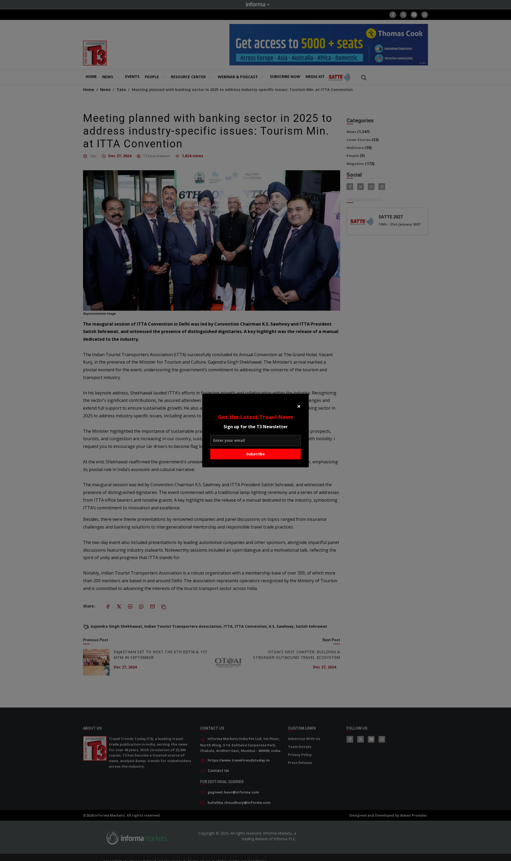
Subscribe (255, 453)
